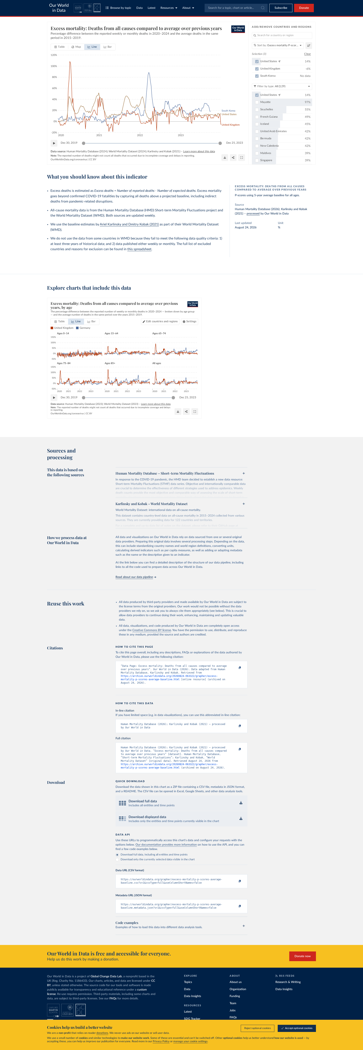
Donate (304, 8)
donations (102, 1033)
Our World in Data (59, 8)
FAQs (113, 998)
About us (236, 982)
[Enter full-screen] (241, 157)
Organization (238, 989)
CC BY (92, 159)
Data (139, 8)
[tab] (59, 47)
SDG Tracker (192, 1018)
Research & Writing (288, 982)
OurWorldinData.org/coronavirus (69, 159)
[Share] (233, 157)
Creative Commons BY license (151, 630)
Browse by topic (120, 8)
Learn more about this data (199, 151)
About (186, 8)
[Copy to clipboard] (235, 667)
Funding (235, 996)
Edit (162, 321)
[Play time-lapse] (54, 143)
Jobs (232, 1010)
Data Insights (192, 996)
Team (233, 1003)
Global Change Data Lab (106, 976)
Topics (188, 982)
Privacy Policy (161, 1041)
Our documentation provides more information (166, 844)
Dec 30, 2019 (69, 143)
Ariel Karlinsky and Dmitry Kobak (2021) (129, 224)
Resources (167, 8)
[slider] (83, 143)
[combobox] (236, 8)
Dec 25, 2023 (234, 143)
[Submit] (262, 8)
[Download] (224, 157)
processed (253, 213)
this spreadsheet (139, 249)
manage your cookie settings (190, 1041)
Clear (307, 54)
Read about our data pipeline (134, 577)
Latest (151, 8)
